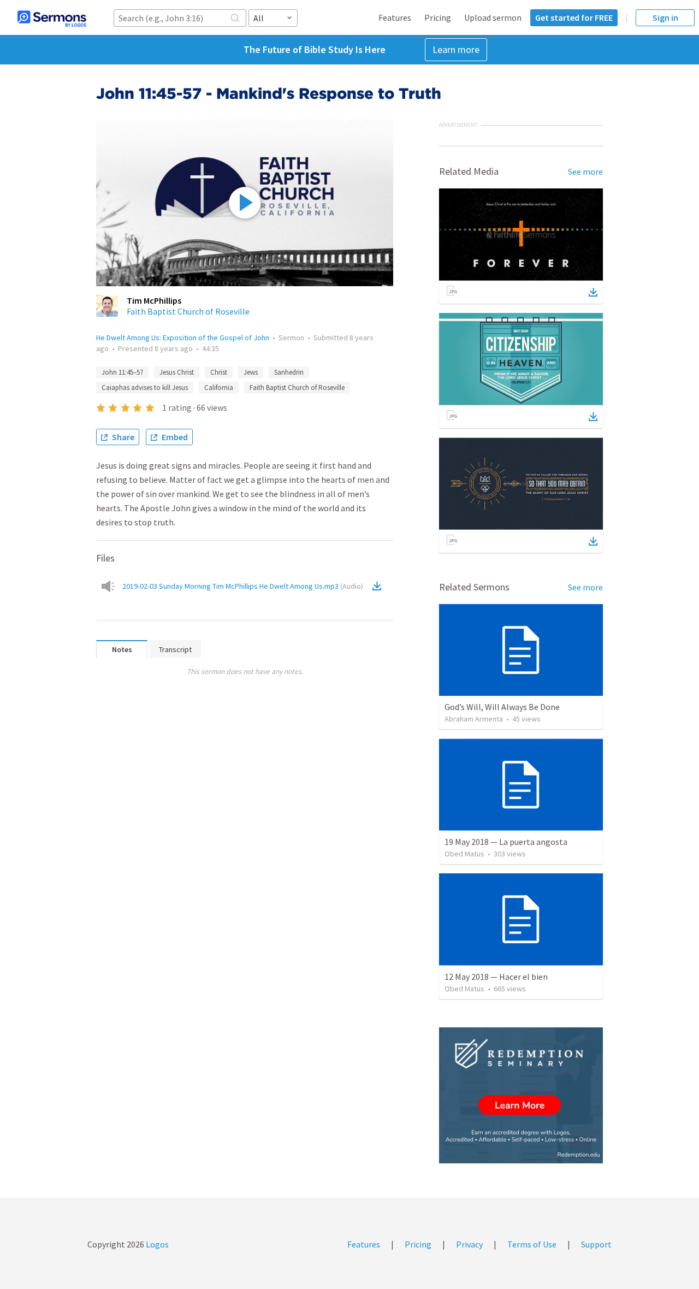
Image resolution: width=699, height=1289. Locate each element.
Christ (218, 372)
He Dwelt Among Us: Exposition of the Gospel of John (182, 337)
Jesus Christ (176, 372)
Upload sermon (493, 17)
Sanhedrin (289, 372)
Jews (251, 372)
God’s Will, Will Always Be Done (502, 706)
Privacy (469, 1244)
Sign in (665, 17)
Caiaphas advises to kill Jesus (145, 387)
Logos (156, 1244)
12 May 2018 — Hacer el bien (496, 976)
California (218, 387)
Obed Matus (464, 854)
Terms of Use (531, 1244)
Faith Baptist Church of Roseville (188, 311)
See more (585, 171)
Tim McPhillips (154, 300)
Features (394, 17)
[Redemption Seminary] (521, 1095)
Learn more (456, 49)
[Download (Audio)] (379, 586)
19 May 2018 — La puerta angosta (506, 841)
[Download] (593, 292)
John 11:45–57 (122, 372)
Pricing (437, 17)
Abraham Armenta (474, 719)
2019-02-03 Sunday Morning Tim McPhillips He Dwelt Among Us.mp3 (242, 586)
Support (596, 1244)
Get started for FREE (574, 17)
